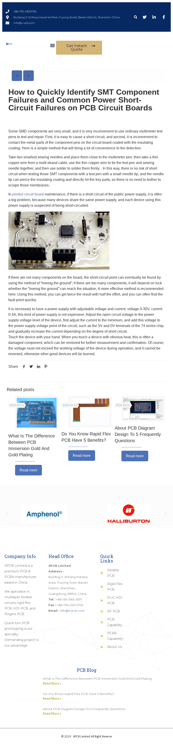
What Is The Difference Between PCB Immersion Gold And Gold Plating (97, 678)
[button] (135, 16)
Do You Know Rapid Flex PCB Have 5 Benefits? (78, 694)
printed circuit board (27, 194)
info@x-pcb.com (72, 610)
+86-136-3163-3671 (69, 599)
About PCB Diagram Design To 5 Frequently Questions (138, 434)
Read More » (52, 683)
